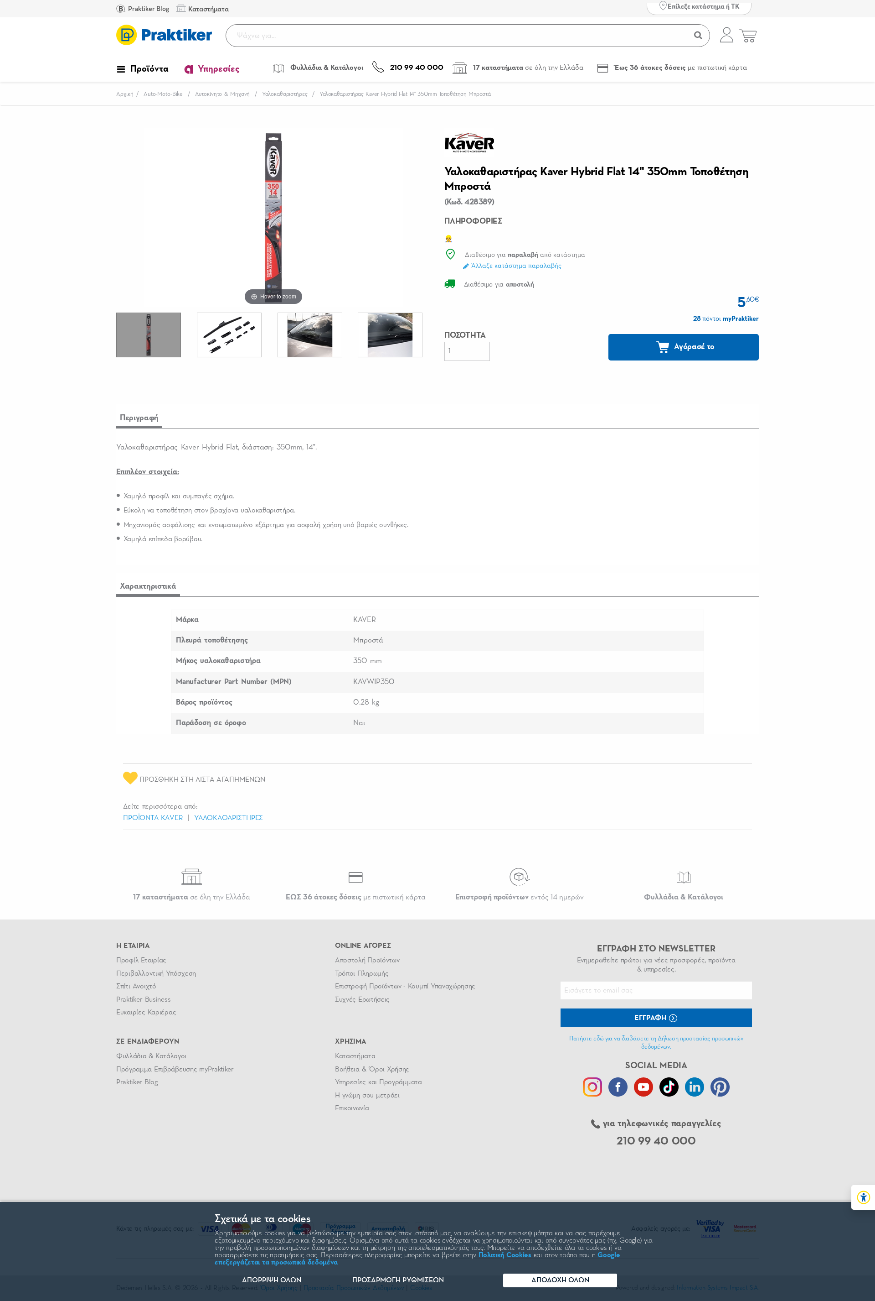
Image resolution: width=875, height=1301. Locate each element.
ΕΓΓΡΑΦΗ (651, 1018)
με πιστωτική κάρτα (356, 897)
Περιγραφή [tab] (139, 418)
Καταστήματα (355, 1056)
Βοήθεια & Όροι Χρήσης (372, 1069)
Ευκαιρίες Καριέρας (146, 1012)
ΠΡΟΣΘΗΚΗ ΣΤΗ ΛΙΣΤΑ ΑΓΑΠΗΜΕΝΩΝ (201, 780)
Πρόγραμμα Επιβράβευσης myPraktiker (175, 1069)
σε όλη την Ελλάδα (191, 897)
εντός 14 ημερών (519, 897)
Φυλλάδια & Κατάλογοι (151, 1056)
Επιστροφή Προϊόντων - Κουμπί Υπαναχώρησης (405, 986)
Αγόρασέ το (694, 347)
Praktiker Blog (148, 8)
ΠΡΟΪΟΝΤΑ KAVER (153, 818)
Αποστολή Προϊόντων (367, 960)
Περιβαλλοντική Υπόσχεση (156, 973)
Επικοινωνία (352, 1108)
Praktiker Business (143, 999)
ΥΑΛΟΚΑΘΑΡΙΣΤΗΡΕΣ (228, 818)
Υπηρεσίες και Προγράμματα (378, 1082)
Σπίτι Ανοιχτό (136, 986)
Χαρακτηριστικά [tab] (148, 586)
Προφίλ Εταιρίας (141, 960)
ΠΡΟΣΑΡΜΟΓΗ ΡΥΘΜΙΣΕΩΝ (398, 1280)
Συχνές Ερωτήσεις (362, 999)
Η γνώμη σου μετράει (367, 1095)
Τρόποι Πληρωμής (361, 973)
